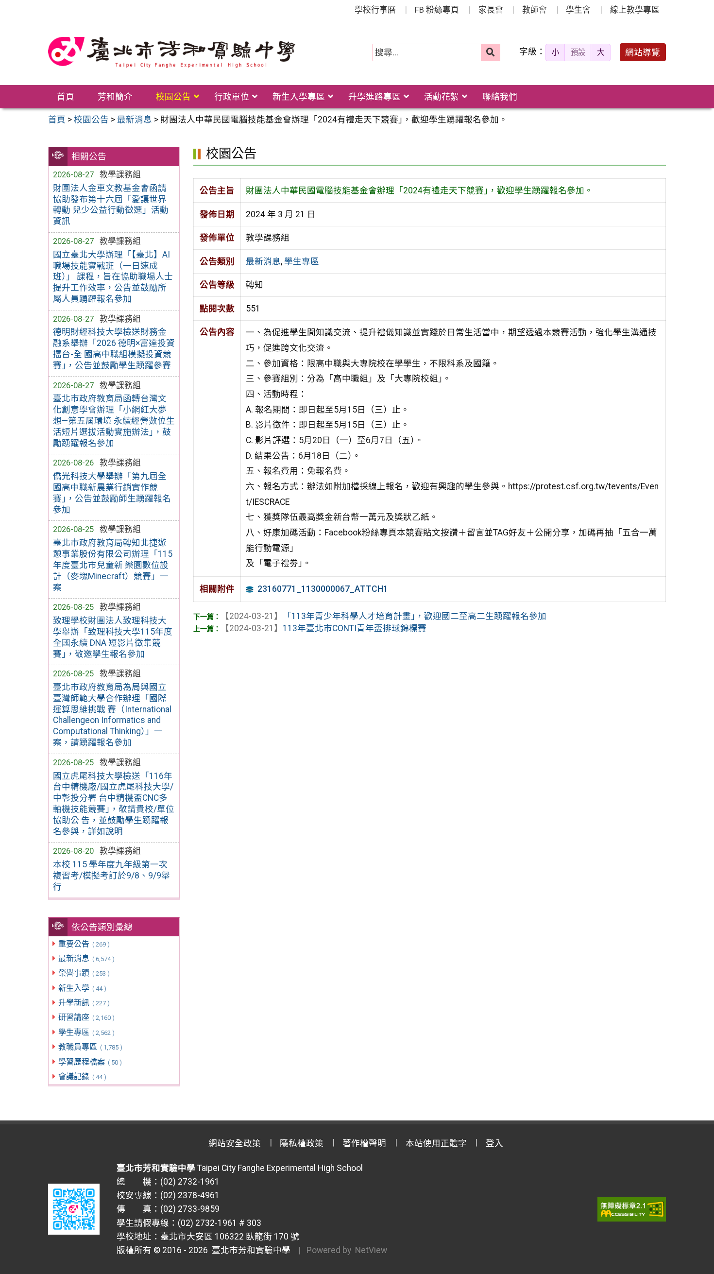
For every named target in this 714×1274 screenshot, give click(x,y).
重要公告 (83, 943)
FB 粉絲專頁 (437, 10)
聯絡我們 (499, 97)
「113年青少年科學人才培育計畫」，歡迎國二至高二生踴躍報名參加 (383, 616)
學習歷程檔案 (89, 1062)
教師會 (534, 10)
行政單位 (231, 97)
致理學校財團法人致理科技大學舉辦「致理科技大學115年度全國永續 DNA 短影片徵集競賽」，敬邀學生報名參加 (112, 637)
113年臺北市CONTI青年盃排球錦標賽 (323, 628)
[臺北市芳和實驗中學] (171, 52)
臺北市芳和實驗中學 (249, 1250)
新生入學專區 (298, 97)
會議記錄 (82, 1076)
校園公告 (173, 97)
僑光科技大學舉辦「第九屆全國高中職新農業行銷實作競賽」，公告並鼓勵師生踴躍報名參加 (112, 493)
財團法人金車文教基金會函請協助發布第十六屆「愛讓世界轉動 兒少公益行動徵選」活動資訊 (111, 204)
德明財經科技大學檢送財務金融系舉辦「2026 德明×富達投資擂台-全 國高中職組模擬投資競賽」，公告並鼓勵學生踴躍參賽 (114, 348)
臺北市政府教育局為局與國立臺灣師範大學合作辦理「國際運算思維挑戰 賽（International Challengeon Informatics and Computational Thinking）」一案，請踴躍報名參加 (112, 714)
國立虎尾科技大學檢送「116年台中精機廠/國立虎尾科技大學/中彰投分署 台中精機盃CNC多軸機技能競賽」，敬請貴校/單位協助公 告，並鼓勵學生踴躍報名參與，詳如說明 (113, 803)
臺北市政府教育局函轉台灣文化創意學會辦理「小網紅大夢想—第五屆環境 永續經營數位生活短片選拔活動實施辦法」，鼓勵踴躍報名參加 (114, 421)
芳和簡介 (115, 97)
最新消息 (86, 958)
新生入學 (82, 988)
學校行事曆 (375, 10)
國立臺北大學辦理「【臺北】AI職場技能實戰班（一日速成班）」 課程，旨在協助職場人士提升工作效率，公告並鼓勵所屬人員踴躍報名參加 (113, 277)
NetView (371, 1250)
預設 (578, 52)
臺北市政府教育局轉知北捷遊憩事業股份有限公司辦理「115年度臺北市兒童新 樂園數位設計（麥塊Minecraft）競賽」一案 (112, 565)
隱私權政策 (301, 1143)
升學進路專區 (374, 97)
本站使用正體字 (436, 1143)
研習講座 (86, 1017)
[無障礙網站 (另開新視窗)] (631, 1209)
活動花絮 (441, 97)
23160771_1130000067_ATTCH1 (322, 589)
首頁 (65, 97)
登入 (494, 1143)
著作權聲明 (364, 1143)
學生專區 (86, 1032)
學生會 (578, 10)
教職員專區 (90, 1046)
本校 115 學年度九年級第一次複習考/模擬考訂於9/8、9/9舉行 (111, 876)
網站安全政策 (234, 1143)
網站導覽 (642, 52)
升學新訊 (83, 1002)
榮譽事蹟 (83, 973)
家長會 (490, 10)
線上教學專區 (635, 10)
